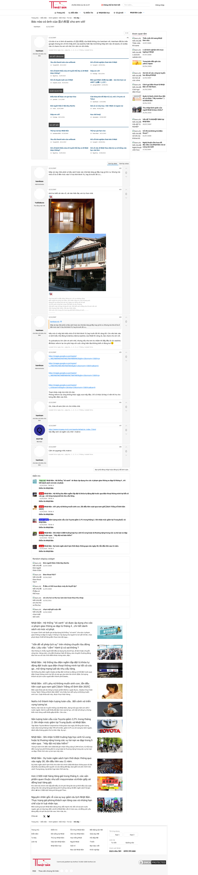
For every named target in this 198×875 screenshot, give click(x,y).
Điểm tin (36, 475)
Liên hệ (34, 841)
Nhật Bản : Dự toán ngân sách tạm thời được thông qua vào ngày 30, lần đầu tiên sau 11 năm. (79, 546)
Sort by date (112, 163)
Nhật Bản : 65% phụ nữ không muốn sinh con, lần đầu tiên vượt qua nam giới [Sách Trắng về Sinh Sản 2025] (82, 507)
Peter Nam (96, 133)
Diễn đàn (74, 12)
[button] (80, 12)
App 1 (117, 834)
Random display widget (44, 558)
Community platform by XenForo (76, 861)
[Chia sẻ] (122, 37)
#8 (120, 447)
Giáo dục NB (94, 833)
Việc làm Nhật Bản (58, 841)
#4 (120, 317)
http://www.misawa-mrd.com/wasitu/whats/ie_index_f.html (72, 429)
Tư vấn (114, 843)
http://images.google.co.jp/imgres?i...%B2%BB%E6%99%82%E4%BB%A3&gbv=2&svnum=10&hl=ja (74, 357)
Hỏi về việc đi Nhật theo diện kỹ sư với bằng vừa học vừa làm (108, 149)
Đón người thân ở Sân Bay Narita (62, 106)
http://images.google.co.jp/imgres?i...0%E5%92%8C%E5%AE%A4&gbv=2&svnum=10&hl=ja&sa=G (74, 364)
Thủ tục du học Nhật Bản (59, 130)
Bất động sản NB (96, 829)
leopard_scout (57, 82)
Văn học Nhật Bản (77, 833)
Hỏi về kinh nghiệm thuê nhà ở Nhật (103, 62)
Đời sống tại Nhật (57, 833)
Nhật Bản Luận (136, 12)
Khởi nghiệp (94, 849)
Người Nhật (74, 841)
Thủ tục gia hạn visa (98, 130)
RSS (34, 871)
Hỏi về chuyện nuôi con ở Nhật (61, 80)
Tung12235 (56, 65)
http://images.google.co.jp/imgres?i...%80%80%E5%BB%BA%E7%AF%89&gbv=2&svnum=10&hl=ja (74, 374)
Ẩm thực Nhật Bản (77, 829)
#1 (128, 37)
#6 (120, 402)
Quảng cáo (129, 843)
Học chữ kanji (95, 114)
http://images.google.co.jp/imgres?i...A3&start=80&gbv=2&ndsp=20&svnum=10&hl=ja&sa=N (72, 386)
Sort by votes (124, 163)
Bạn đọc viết (94, 845)
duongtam (96, 117)
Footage (95, 73)
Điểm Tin (89, 12)
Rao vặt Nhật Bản (77, 849)
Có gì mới (119, 12)
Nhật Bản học (104, 12)
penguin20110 (96, 85)
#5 (120, 352)
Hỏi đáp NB (94, 837)
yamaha (55, 99)
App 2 (131, 834)
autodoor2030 (57, 133)
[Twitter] (66, 871)
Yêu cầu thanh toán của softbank (62, 62)
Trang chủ (61, 12)
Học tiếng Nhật (76, 837)
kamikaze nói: (54, 321)
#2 (120, 168)
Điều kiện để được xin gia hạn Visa (63, 96)
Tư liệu (33, 837)
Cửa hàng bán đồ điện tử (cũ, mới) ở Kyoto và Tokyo (107, 97)
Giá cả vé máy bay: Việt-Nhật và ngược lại (106, 106)
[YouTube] (71, 871)
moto (54, 108)
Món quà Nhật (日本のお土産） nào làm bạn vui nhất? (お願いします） (108, 81)
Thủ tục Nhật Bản (57, 837)
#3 (120, 189)
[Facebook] (62, 871)
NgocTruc (55, 76)
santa (94, 108)
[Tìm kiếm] (151, 5)
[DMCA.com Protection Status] (152, 862)
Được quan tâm (139, 34)
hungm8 (95, 65)
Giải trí (73, 845)
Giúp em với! (95, 71)
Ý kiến (92, 841)
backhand (95, 102)
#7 (120, 425)
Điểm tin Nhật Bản (46, 488)
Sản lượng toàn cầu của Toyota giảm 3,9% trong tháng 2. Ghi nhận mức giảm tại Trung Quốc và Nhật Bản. (82, 520)
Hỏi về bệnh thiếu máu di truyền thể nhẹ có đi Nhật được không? (69, 72)
